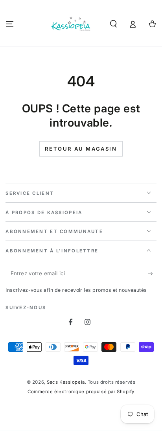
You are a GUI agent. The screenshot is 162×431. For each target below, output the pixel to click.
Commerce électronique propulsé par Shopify (81, 391)
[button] (113, 23)
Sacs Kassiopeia (66, 382)
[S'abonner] (152, 273)
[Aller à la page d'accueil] (71, 24)
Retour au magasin (81, 149)
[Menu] (9, 23)
